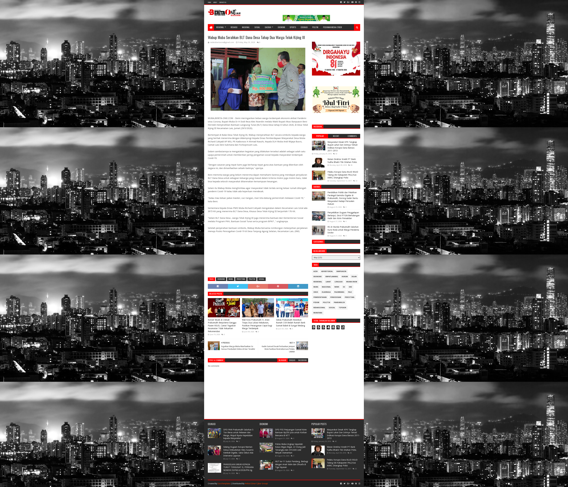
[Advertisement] (258, 253)
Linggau (339, 282)
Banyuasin (341, 271)
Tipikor (342, 308)
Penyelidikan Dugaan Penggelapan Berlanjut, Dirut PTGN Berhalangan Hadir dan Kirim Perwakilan (343, 215)
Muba (231, 279)
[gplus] (348, 2)
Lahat (328, 282)
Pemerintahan (320, 297)
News (336, 287)
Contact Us (222, 2)
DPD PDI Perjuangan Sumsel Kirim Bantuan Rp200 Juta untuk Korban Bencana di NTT (291, 432)
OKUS (315, 292)
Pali (350, 292)
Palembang (339, 292)
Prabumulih (339, 302)
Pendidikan (335, 297)
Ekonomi (281, 27)
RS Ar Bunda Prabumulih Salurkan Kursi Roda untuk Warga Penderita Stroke (343, 230)
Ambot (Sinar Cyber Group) (256, 483)
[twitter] (344, 2)
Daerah (268, 27)
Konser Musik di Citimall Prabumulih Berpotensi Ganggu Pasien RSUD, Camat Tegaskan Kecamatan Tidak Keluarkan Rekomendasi (222, 326)
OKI (350, 287)
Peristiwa (241, 279)
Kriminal (317, 282)
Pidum (316, 302)
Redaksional (319, 308)
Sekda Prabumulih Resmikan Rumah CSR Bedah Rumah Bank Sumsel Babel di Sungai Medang (290, 323)
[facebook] (341, 2)
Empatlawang (331, 277)
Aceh (315, 271)
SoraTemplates (224, 483)
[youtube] (352, 2)
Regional (220, 27)
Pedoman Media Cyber (332, 27)
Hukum (345, 277)
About (215, 2)
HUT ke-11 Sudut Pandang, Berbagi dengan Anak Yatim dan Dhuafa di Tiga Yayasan (291, 464)
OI (344, 287)
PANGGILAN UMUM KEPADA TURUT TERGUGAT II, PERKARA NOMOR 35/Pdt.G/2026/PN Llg (238, 467)
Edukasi (304, 27)
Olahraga (326, 292)
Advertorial (327, 271)
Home (209, 2)
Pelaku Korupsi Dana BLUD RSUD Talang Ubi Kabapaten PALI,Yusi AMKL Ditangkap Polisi (342, 175)
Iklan (354, 277)
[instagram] (359, 2)
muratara (317, 313)
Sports (293, 27)
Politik (315, 27)
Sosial (257, 27)
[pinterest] (356, 2)
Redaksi (234, 27)
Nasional (246, 27)
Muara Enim (351, 282)
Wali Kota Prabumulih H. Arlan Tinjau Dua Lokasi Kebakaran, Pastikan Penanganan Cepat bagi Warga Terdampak (257, 324)
